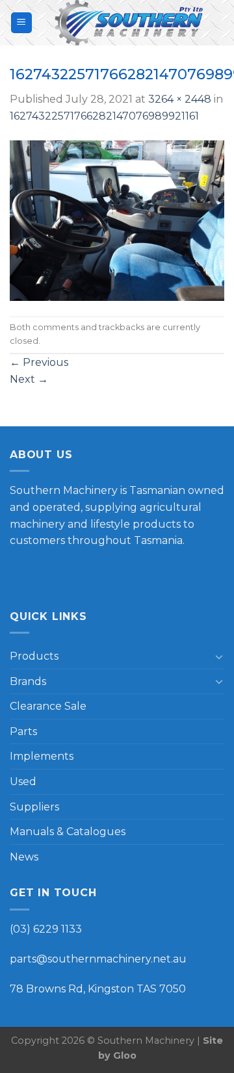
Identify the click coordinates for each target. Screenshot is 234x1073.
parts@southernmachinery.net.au (98, 959)
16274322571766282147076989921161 (104, 116)
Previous (39, 362)
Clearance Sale (48, 706)
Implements (41, 756)
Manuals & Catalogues (67, 831)
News (24, 857)
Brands (28, 681)
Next (29, 379)
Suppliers (34, 807)
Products (34, 656)
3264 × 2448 (179, 99)
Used (23, 781)
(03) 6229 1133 (46, 929)
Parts (23, 731)
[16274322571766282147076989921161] (117, 219)
